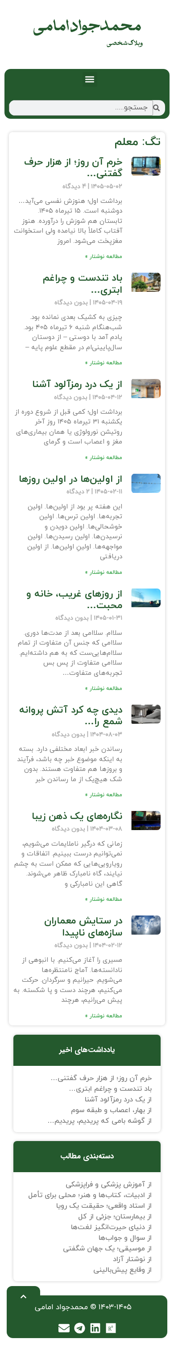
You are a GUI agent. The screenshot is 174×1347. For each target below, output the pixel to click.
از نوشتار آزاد (132, 1259)
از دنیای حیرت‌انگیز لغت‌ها (111, 1227)
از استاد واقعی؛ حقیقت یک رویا (104, 1206)
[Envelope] (64, 1328)
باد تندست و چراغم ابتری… (82, 284)
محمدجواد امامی (87, 26)
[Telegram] (80, 1328)
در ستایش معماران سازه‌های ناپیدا (83, 927)
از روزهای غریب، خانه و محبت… (74, 600)
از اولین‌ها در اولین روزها (70, 479)
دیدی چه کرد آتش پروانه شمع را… (70, 716)
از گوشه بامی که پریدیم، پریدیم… (99, 1121)
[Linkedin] (95, 1328)
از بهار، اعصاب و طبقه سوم (111, 1110)
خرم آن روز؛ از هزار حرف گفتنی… (73, 168)
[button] (90, 79)
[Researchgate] (111, 1328)
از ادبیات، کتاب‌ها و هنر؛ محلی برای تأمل (90, 1195)
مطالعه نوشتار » (103, 256)
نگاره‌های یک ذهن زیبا (77, 816)
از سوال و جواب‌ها (125, 1238)
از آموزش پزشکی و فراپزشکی (109, 1185)
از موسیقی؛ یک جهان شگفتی (107, 1249)
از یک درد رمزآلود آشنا (77, 384)
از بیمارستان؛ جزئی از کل (115, 1217)
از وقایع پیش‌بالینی (122, 1270)
